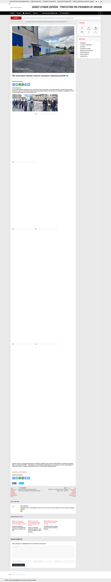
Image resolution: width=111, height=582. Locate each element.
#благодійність (15, 472)
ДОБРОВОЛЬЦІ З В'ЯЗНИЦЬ (85, 48)
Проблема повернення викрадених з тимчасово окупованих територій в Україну (29, 489)
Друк (69, 78)
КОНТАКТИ (35, 13)
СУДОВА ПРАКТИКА (35, 1)
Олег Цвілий (17, 78)
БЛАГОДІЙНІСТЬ (65, 13)
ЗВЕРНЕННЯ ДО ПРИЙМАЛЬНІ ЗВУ (50, 13)
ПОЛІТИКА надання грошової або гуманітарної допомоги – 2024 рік (51, 527)
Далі (65, 488)
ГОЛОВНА (12, 13)
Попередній (23, 488)
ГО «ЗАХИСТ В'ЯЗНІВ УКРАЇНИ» (86, 45)
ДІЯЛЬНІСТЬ (28, 13)
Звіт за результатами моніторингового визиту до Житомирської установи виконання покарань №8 (48, 18)
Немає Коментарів (42, 78)
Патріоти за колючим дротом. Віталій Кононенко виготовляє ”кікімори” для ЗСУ (19, 528)
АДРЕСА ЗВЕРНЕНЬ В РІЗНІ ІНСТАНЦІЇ (83, 1)
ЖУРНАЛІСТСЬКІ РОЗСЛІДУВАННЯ (19, 1)
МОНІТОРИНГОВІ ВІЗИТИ (64, 1)
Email (73, 78)
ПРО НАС (19, 13)
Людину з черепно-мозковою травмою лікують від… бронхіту (58, 489)
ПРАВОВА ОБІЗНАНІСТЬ (49, 1)
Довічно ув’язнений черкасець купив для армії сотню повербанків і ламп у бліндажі (34, 530)
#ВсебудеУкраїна (23, 472)
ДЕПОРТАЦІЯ (82, 47)
